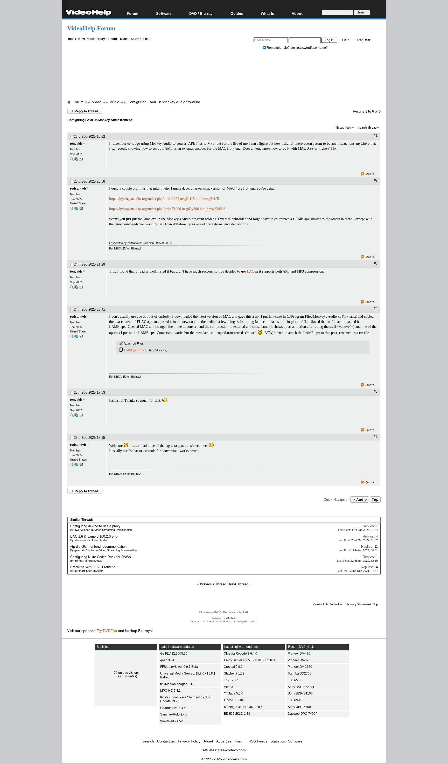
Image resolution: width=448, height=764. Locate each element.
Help (345, 40)
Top (375, 499)
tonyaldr (76, 143)
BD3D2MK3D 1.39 (237, 714)
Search (136, 39)
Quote (370, 173)
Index (72, 39)
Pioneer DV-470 (299, 653)
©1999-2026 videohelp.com (224, 759)
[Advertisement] (224, 76)
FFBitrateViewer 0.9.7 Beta (179, 667)
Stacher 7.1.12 (234, 673)
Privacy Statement (358, 604)
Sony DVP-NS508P (301, 687)
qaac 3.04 (167, 660)
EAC (250, 271)
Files (146, 39)
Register (363, 40)
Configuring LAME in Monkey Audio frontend (164, 102)
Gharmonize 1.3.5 (172, 708)
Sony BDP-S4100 (300, 693)
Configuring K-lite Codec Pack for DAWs (100, 557)
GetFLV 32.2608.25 (173, 653)
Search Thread (367, 127)
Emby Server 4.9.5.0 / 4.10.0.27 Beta (249, 660)
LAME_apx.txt (133, 350)
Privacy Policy (189, 741)
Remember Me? (278, 48)
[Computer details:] (76, 160)
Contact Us (320, 604)
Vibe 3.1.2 (231, 687)
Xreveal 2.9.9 (233, 667)
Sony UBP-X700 (299, 707)
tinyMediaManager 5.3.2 (177, 684)
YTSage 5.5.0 (233, 693)
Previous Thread (213, 584)
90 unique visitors (126, 673)
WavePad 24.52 (171, 721)
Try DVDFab (107, 631)
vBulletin (231, 618)
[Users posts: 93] (72, 160)
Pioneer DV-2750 (300, 667)
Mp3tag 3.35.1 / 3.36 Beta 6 (243, 707)
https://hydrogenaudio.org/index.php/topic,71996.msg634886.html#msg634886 (167, 209)
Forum (132, 13)
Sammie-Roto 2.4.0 (173, 714)
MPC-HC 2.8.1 (170, 690)
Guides (236, 13)
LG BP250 (295, 680)
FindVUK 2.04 (234, 700)
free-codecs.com (232, 750)
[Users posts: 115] (72, 210)
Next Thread (238, 584)
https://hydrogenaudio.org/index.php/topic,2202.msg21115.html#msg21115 (164, 199)
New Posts (86, 39)
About (208, 741)
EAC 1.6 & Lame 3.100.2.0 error (94, 536)
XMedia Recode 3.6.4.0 (240, 653)
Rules (124, 39)
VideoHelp (337, 604)
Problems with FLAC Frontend (92, 567)
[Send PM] (81, 160)
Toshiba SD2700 (299, 673)
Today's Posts (106, 39)
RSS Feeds (258, 741)
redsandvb (78, 188)
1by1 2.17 (231, 680)
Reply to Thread (85, 111)
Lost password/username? (309, 48)
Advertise (224, 741)
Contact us (166, 741)
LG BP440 (295, 700)
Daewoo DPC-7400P (303, 714)
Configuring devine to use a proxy (95, 526)
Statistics (277, 741)
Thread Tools (343, 127)
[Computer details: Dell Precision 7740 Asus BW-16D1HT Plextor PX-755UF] (76, 210)
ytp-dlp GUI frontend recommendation (98, 546)
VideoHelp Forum (91, 28)
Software (164, 13)
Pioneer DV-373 (299, 660)
